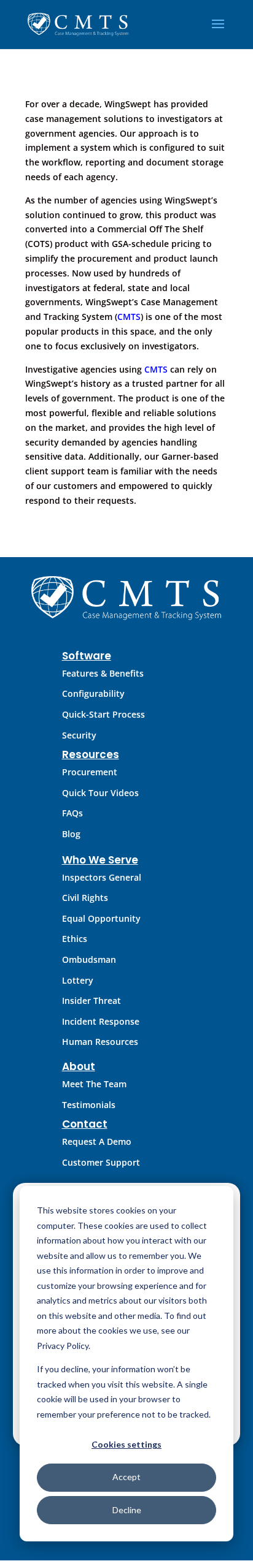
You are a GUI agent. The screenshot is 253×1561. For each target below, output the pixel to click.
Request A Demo (96, 1141)
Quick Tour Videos (100, 793)
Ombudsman (89, 959)
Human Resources (100, 1041)
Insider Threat (91, 1000)
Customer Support (101, 1162)
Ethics (74, 938)
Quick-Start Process (103, 714)
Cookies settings (126, 1444)
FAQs (72, 813)
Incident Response (100, 1021)
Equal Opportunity (101, 918)
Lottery (77, 980)
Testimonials (88, 1105)
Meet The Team (94, 1084)
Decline (126, 1510)
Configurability (93, 693)
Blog (71, 834)
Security (79, 735)
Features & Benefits (103, 673)
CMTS (129, 316)
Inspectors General (101, 877)
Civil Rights (85, 897)
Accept (126, 1477)
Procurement (89, 772)
